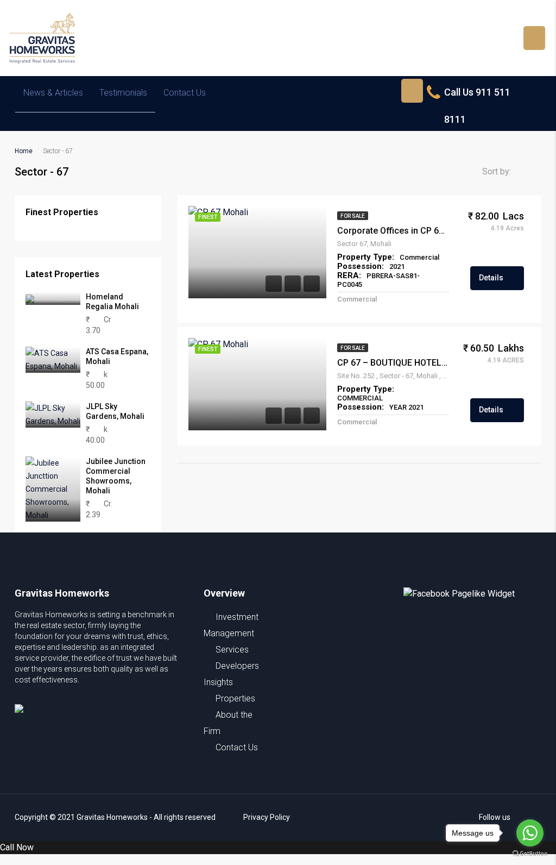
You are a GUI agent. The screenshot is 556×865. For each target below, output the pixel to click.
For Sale (352, 216)
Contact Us (184, 92)
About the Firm (228, 723)
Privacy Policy (266, 817)
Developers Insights (231, 674)
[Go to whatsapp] (530, 833)
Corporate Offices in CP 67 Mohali (393, 230)
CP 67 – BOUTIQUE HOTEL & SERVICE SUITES (393, 363)
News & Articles (53, 92)
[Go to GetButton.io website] (530, 853)
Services (232, 649)
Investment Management (231, 625)
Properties (235, 698)
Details (492, 277)
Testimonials (123, 92)
